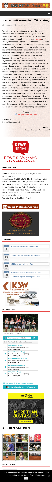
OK (26, 478)
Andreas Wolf (22, 25)
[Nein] (49, 476)
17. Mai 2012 (9, 25)
